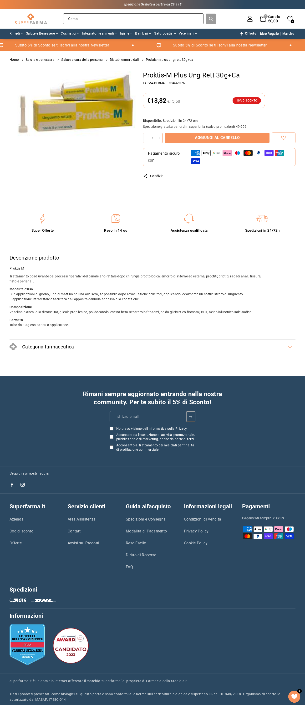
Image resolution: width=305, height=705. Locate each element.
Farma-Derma (154, 83)
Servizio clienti (86, 506)
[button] (270, 19)
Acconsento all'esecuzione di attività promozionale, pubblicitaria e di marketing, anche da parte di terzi (155, 437)
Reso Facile (136, 543)
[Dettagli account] (250, 19)
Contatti (74, 531)
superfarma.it (21, 681)
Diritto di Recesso (141, 555)
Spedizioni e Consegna (146, 519)
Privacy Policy (196, 531)
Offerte (16, 543)
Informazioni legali (208, 506)
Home (15, 59)
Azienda (17, 519)
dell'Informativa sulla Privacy (164, 428)
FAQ (129, 567)
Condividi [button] (157, 176)
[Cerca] (211, 18)
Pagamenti (256, 506)
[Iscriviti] (190, 416)
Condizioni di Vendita (202, 519)
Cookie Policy (196, 543)
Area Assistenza (82, 519)
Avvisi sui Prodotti (83, 543)
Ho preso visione (151, 428)
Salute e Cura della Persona (82, 59)
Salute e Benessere (40, 59)
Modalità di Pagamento (146, 531)
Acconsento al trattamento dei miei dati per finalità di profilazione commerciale (155, 447)
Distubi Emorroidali (125, 59)
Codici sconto (21, 531)
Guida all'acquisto (148, 506)
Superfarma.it (27, 506)
